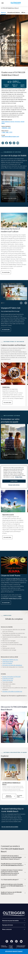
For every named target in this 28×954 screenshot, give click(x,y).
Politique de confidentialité (4, 946)
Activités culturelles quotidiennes (12, 691)
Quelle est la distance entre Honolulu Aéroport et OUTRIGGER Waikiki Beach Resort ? (12, 886)
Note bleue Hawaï (7, 661)
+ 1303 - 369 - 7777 (6, 132)
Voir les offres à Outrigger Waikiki (11, 454)
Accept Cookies (14, 481)
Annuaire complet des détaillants (12, 665)
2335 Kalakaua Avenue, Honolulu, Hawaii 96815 (12, 122)
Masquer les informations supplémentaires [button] (13, 695)
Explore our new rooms (10, 198)
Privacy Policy (18, 477)
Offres (23, 12)
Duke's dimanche (7, 680)
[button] (21, 303)
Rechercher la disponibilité (10, 62)
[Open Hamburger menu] (2, 3)
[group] (13, 727)
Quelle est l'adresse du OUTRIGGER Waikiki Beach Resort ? (11, 893)
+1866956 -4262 (6, 128)
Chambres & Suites (13, 12)
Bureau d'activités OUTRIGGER (11, 676)
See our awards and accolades (9, 826)
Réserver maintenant (8, 796)
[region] (14, 477)
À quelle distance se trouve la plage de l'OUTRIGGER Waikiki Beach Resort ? (12, 864)
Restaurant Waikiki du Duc (10, 659)
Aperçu (3, 12)
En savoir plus (6, 272)
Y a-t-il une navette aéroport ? (10, 879)
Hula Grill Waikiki (7, 663)
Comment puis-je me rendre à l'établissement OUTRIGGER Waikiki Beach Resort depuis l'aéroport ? (11, 857)
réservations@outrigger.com (10, 136)
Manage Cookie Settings (14, 484)
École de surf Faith (7, 678)
